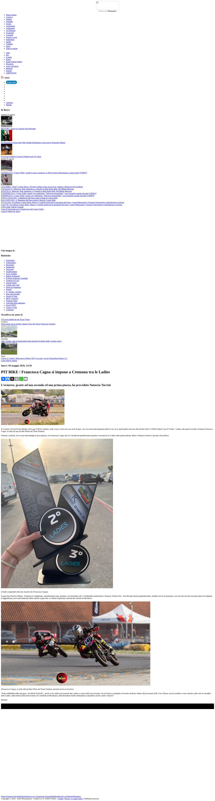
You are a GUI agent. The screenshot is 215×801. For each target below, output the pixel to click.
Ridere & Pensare (13, 276)
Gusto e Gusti (11, 307)
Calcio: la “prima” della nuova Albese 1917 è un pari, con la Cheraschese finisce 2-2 (34, 358)
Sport (8, 46)
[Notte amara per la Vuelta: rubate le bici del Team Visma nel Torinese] (15, 319)
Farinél (8, 290)
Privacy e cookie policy (74, 799)
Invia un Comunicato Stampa (39, 796)
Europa (9, 71)
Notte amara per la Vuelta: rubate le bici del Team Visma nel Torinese (28, 324)
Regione (9, 68)
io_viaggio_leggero (13, 292)
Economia (10, 33)
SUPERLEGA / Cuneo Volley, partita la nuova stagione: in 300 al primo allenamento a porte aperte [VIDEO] (44, 173)
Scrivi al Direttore (66, 796)
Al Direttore (10, 31)
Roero (8, 59)
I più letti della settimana (15, 303)
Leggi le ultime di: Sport (10, 211)
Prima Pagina (11, 15)
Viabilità (9, 44)
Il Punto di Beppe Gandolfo (17, 278)
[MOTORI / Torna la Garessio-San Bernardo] (6, 126)
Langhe (9, 57)
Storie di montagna (13, 287)
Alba (8, 53)
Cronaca (9, 17)
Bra (7, 55)
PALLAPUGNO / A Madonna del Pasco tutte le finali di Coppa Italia (28, 200)
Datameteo (10, 267)
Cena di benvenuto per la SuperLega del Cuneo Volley (22, 209)
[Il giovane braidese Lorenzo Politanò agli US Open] (6, 154)
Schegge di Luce (12, 281)
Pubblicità (55, 796)
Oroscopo (10, 269)
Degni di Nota (11, 296)
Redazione (23, 796)
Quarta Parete (11, 283)
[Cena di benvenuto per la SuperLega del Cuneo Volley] (12, 207)
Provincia (9, 64)
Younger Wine (11, 301)
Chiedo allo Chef (12, 285)
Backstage (10, 265)
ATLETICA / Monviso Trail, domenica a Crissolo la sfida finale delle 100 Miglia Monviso (36, 191)
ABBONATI (11, 73)
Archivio (9, 103)
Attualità (9, 22)
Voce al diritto (11, 274)
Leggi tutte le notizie (9, 361)
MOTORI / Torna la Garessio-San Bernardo (18, 129)
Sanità (8, 42)
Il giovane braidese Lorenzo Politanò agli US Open (21, 157)
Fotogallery (10, 260)
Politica (9, 19)
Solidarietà (10, 40)
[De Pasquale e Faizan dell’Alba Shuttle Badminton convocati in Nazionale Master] (6, 140)
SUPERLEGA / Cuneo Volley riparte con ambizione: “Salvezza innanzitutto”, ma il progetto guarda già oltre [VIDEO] (47, 196)
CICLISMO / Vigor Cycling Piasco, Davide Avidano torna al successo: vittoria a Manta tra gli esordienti (42, 187)
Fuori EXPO (11, 305)
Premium (77, 796)
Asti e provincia (12, 66)
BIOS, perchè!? (12, 298)
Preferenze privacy (91, 799)
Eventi (8, 24)
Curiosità (9, 35)
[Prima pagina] (2, 78)
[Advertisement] (19, 230)
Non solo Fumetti (13, 294)
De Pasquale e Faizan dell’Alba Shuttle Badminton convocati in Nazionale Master (33, 143)
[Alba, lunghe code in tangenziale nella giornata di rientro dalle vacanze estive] (9, 337)
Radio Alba (11, 82)
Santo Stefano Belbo (14, 62)
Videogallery (11, 263)
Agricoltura (10, 26)
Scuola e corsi (11, 37)
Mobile (9, 105)
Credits (60, 799)
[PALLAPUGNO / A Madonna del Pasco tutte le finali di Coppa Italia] (29, 198)
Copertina (10, 310)
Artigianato (10, 28)
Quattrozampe (11, 272)
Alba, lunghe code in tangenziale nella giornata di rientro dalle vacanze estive (31, 341)
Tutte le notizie (12, 48)
